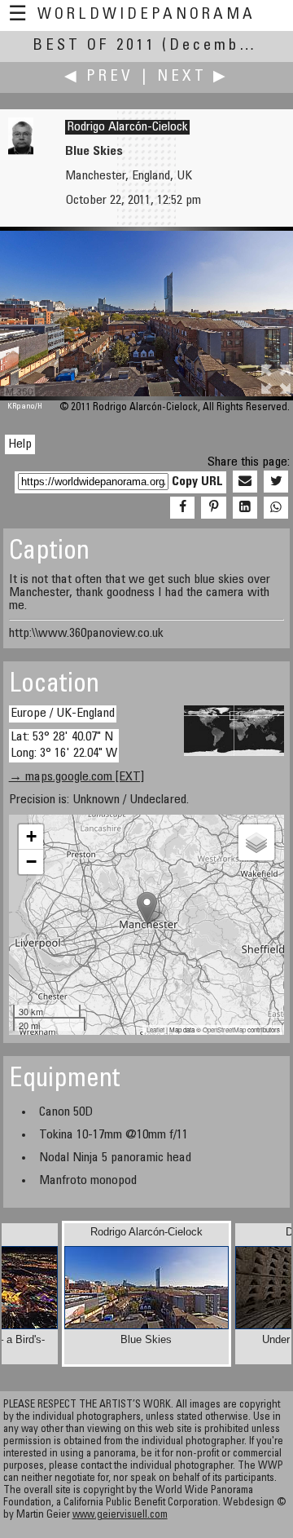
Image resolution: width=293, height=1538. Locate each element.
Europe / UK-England (63, 713)
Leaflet (155, 1029)
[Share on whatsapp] (276, 508)
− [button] (31, 861)
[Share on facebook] (182, 508)
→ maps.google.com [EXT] (76, 777)
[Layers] (256, 842)
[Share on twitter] (276, 481)
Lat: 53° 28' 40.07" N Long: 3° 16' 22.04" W (64, 745)
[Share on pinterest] (213, 508)
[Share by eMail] (245, 481)
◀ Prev (98, 77)
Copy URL (197, 481)
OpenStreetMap (224, 1029)
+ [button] (31, 836)
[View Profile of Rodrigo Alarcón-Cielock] (20, 151)
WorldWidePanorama (146, 15)
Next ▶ (193, 77)
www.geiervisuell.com (120, 1515)
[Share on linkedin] (245, 508)
